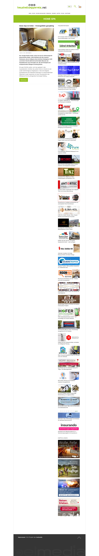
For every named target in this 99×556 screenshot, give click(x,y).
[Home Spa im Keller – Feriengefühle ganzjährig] (36, 39)
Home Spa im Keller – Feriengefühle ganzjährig (36, 26)
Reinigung (48, 13)
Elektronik (67, 13)
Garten (58, 13)
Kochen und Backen (41, 13)
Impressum (21, 537)
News (30, 13)
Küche (33, 13)
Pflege (62, 13)
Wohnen (54, 13)
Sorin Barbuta (28, 52)
